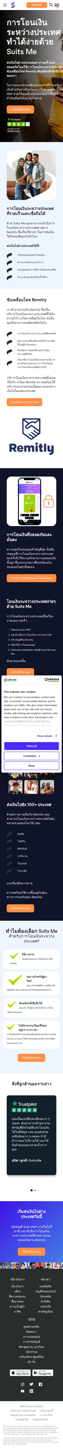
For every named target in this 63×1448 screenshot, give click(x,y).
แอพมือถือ (45, 1286)
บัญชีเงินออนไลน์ (46, 1291)
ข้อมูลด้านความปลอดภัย (22, 1415)
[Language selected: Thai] (56, 5)
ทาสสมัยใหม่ (21, 1419)
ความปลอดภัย (31, 1337)
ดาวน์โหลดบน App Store (20, 1373)
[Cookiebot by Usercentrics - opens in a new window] (45, 680)
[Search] (51, 5)
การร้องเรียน (46, 1415)
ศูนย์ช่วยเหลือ (31, 1326)
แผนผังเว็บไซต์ (40, 1419)
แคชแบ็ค (45, 1306)
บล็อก (17, 1291)
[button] (31, 1190)
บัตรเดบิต (45, 1296)
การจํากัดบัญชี (31, 1342)
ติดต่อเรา (31, 1331)
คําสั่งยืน (45, 1301)
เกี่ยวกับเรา (17, 1286)
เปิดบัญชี (37, 5)
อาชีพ (17, 1311)
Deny (32, 765)
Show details (44, 735)
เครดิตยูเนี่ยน (45, 1311)
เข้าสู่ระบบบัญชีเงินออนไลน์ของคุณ (31, 578)
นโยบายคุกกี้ (46, 1411)
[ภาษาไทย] (56, 5)
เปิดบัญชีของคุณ (20, 109)
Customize (29, 755)
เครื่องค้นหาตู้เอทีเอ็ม (31, 1357)
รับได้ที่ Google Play (42, 1373)
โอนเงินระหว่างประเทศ (24, 402)
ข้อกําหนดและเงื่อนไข (31, 1406)
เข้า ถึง (31, 1362)
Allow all (32, 746)
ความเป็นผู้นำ (17, 1306)
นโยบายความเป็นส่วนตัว (23, 1411)
